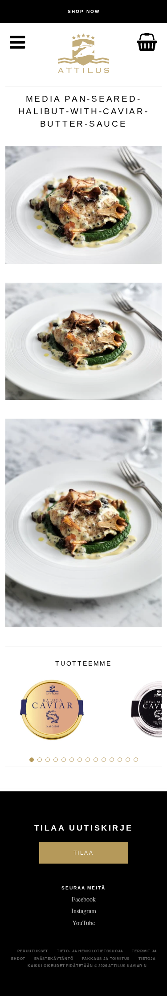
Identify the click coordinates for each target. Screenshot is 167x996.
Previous (15, 706)
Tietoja (147, 958)
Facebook (84, 899)
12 (120, 759)
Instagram (83, 910)
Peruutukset (32, 951)
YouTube (83, 922)
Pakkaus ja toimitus (106, 958)
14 (136, 759)
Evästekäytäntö (53, 958)
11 (112, 759)
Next (152, 706)
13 (128, 759)
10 (104, 759)
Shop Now (84, 11)
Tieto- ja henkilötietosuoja (90, 951)
